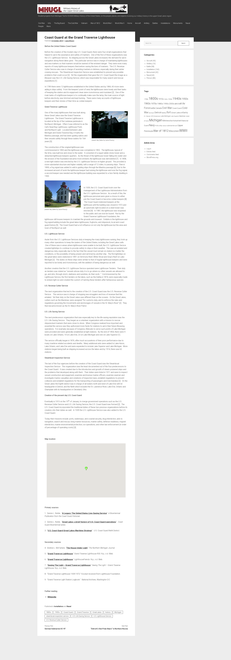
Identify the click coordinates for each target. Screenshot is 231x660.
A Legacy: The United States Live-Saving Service (84, 513)
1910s (161, 99)
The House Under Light (76, 548)
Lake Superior (175, 116)
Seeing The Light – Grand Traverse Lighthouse (69, 565)
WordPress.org (152, 157)
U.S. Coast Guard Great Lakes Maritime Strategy (70, 530)
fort (169, 112)
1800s (48, 612)
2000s (171, 104)
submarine (170, 125)
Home (129, 23)
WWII (183, 131)
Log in (149, 149)
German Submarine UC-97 (55, 629)
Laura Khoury (69, 41)
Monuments (178, 23)
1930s (170, 99)
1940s (177, 98)
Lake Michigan (165, 116)
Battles (155, 23)
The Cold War (73, 23)
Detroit (157, 112)
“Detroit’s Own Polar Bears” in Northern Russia (109, 629)
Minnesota (167, 120)
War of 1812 (95, 23)
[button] (86, 468)
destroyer (151, 113)
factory (164, 113)
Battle (149, 66)
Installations (165, 23)
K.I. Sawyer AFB (149, 116)
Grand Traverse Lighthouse (60, 554)
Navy (152, 125)
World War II (119, 23)
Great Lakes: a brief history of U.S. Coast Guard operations (89, 522)
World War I (107, 23)
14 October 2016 (57, 41)
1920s (166, 99)
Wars (49, 26)
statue (164, 125)
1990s (166, 104)
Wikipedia (52, 597)
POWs (157, 125)
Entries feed (151, 152)
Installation (58, 606)
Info (49, 23)
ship (160, 125)
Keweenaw (157, 116)
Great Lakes (97, 612)
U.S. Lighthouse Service (102, 616)
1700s (146, 99)
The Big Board (59, 23)
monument (177, 121)
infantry (184, 112)
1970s (154, 103)
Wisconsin (174, 131)
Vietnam (84, 23)
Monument (151, 72)
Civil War (41, 23)
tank (176, 125)
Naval (188, 23)
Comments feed (153, 154)
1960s (147, 103)
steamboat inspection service (57, 616)
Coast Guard (68, 612)
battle (152, 108)
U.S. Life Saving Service (81, 616)
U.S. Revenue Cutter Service (56, 620)
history (108, 612)
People (40, 26)
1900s (57, 612)
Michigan (117, 612)
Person (149, 78)
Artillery (146, 23)
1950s (185, 98)
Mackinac (182, 116)
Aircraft (138, 23)
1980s (160, 103)
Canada (159, 108)
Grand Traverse (83, 612)
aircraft (178, 103)
